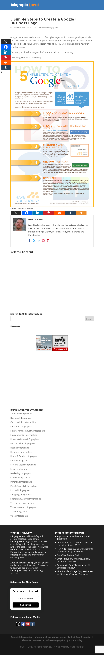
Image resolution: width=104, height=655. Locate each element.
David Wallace (19, 27)
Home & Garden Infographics (24, 456)
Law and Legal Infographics (23, 464)
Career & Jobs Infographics (23, 422)
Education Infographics (21, 426)
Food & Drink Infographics (22, 443)
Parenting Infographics (21, 481)
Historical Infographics (21, 452)
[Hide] (2, 72)
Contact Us (38, 640)
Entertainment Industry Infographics (27, 430)
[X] (16, 213)
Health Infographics (19, 447)
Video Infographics (19, 515)
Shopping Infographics (21, 494)
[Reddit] (59, 213)
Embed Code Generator (79, 637)
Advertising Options (56, 640)
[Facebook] (27, 213)
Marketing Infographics (21, 473)
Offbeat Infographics (20, 477)
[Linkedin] (37, 213)
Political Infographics (20, 490)
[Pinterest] (48, 213)
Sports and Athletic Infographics (25, 498)
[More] (81, 213)
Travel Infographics (19, 511)
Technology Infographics (22, 503)
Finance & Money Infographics (24, 439)
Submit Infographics (21, 637)
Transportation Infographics (23, 507)
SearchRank (78, 646)
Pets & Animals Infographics (23, 486)
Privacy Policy (75, 640)
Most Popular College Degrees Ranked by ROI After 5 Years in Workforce (75, 572)
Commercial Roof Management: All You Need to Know (73, 566)
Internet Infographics (20, 460)
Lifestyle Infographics (20, 469)
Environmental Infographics (23, 435)
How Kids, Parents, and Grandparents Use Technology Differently (75, 550)
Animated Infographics (21, 413)
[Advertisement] (52, 279)
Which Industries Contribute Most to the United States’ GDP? (74, 544)
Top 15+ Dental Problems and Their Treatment (74, 537)
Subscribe (25, 605)
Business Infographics (48, 27)
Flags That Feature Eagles (69, 555)
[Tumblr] (70, 213)
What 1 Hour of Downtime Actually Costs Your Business (73, 560)
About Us (26, 640)
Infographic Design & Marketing (50, 637)
